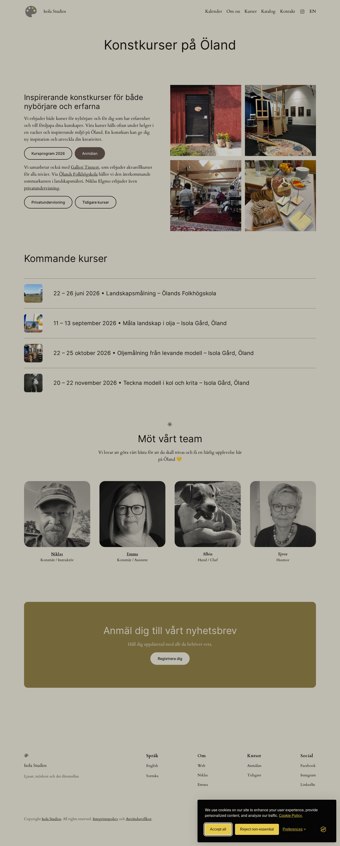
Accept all (218, 829)
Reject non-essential (257, 829)
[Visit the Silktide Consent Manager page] (323, 829)
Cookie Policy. (291, 815)
